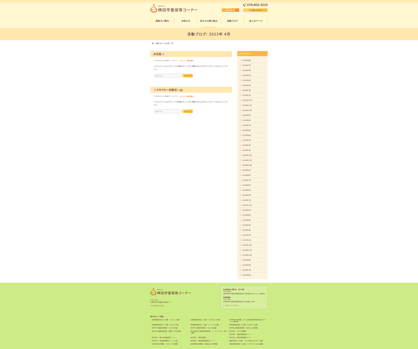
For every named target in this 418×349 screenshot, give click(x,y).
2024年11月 (247, 160)
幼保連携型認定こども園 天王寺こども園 (243, 325)
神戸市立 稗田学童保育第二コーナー (203, 341)
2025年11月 (247, 105)
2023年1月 (246, 240)
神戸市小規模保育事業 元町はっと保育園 (243, 328)
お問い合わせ (256, 10)
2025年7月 (246, 125)
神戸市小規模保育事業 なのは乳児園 (203, 328)
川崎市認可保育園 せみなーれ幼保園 (165, 344)
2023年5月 (246, 225)
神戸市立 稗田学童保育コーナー (240, 337)
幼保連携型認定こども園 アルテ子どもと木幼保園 (246, 344)
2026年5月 (246, 75)
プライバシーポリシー (232, 305)
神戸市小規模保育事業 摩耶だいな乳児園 (166, 331)
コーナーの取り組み (187, 60)
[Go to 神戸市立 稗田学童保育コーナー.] (153, 43)
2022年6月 (246, 275)
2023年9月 (246, 210)
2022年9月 (246, 260)
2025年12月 (247, 100)
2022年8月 (246, 265)
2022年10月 (247, 255)
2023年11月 (247, 205)
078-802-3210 (159, 306)
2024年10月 (247, 165)
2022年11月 (247, 250)
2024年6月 (246, 185)
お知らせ (185, 20)
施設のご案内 (162, 20)
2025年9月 (246, 115)
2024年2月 (246, 200)
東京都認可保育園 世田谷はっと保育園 (204, 344)
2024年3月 (246, 195)
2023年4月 (246, 230)
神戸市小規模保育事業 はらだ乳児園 (165, 328)
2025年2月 (246, 145)
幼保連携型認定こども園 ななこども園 (165, 325)
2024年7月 (246, 180)
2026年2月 (246, 90)
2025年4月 (246, 135)
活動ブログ (232, 20)
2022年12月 (247, 245)
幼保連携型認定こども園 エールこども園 (204, 325)
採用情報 (230, 10)
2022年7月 (246, 270)
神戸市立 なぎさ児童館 (237, 331)
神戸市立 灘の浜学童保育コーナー (164, 337)
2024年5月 (246, 190)
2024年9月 (246, 170)
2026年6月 (246, 70)
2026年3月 (246, 85)
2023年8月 (246, 215)
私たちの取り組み (209, 20)
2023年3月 (246, 235)
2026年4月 (246, 80)
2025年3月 (246, 140)
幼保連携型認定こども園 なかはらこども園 (205, 320)
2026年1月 (246, 95)
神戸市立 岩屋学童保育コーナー (240, 334)
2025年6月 (246, 130)
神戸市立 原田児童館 (198, 337)
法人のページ (256, 20)
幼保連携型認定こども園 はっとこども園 (165, 320)
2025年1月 (246, 150)
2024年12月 (247, 155)
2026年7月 (246, 65)
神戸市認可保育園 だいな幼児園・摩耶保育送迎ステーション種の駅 (247, 321)
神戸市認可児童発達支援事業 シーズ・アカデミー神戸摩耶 (209, 332)
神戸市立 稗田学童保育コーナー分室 (165, 341)
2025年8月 (246, 120)
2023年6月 (246, 220)
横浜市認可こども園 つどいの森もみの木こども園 (246, 341)
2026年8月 (246, 60)
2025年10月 (247, 110)
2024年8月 (246, 175)
